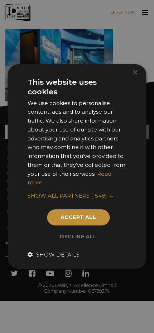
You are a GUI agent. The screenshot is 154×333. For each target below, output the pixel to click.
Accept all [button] (78, 217)
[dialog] (77, 166)
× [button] (135, 72)
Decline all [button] (78, 236)
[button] (77, 196)
